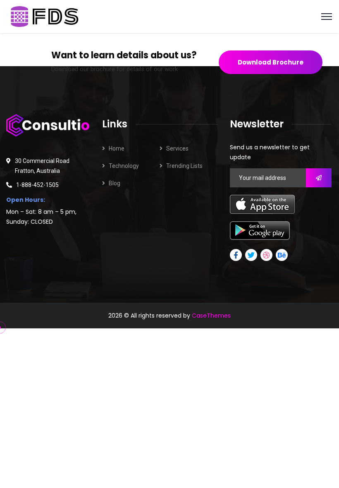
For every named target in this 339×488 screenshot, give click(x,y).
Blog (114, 183)
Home (116, 148)
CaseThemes (211, 315)
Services (177, 148)
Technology (124, 166)
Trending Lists (184, 166)
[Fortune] (45, 16)
